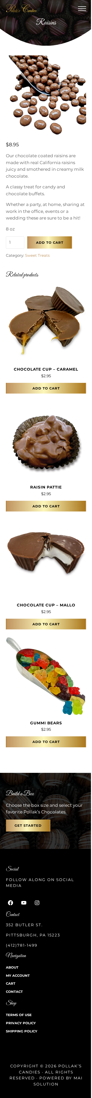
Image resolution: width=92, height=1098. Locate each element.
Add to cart (49, 242)
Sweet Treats (37, 255)
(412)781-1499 (21, 945)
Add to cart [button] (46, 388)
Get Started (28, 825)
